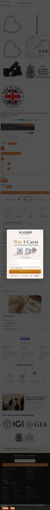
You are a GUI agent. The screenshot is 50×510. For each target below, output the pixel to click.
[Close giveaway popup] (41, 231)
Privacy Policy (19, 268)
